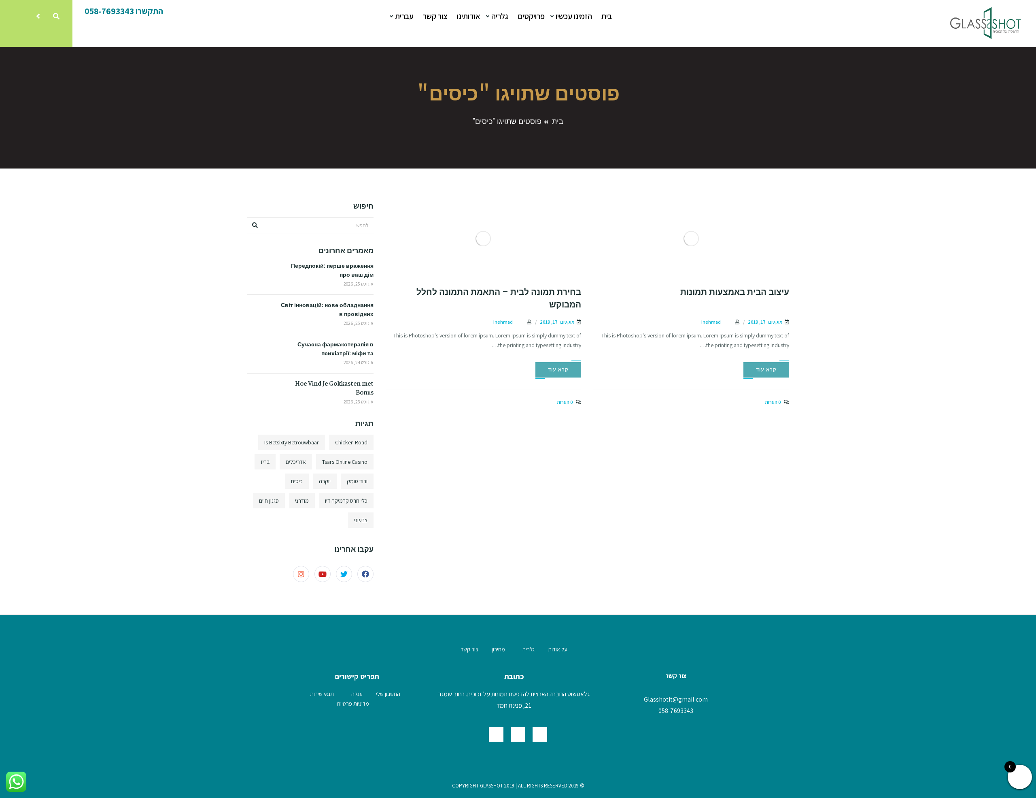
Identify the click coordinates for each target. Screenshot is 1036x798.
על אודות (557, 649)
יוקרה (325, 481)
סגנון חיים (269, 500)
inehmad (711, 322)
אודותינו (468, 16)
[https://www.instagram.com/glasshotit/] (496, 734)
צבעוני (360, 520)
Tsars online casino (344, 461)
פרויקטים (531, 16)
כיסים (297, 481)
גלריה (499, 16)
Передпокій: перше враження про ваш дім (332, 270)
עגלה (357, 694)
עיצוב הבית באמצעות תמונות (734, 292)
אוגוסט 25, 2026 (359, 284)
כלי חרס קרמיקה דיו (346, 500)
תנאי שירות (322, 694)
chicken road (351, 442)
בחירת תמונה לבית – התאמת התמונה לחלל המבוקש (498, 298)
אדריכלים (296, 461)
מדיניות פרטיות (353, 703)
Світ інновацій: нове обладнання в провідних (327, 310)
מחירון (498, 649)
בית (606, 16)
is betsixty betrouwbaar (291, 442)
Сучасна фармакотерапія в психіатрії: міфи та (335, 349)
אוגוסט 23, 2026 (359, 402)
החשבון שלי (388, 694)
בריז (265, 461)
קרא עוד (766, 369)
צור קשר (435, 16)
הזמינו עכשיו (573, 16)
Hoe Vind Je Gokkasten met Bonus (334, 388)
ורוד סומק (357, 481)
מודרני (302, 500)
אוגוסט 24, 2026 (359, 362)
